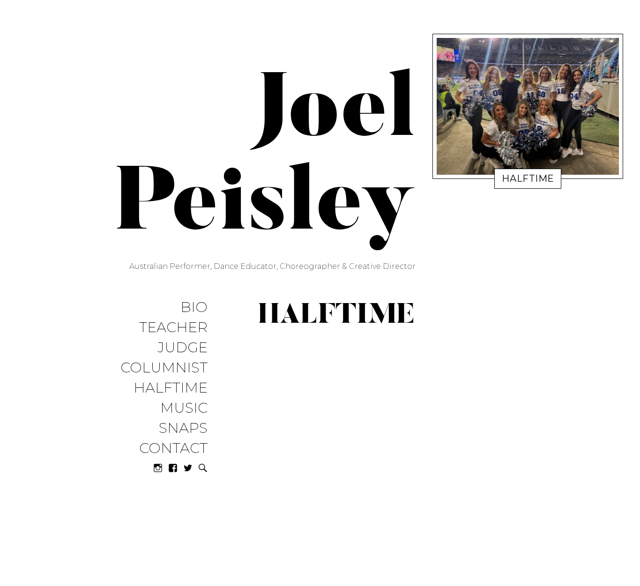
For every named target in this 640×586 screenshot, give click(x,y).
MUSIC (184, 408)
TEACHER (173, 327)
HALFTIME (171, 388)
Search (202, 467)
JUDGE (182, 348)
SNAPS (183, 428)
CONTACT (173, 448)
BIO (194, 307)
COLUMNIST (164, 368)
